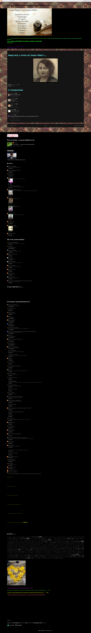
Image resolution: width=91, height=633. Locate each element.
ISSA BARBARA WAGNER (59, 542)
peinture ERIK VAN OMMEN (60, 550)
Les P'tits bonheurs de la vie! (14, 185)
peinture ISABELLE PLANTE (17, 551)
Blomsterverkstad (11, 205)
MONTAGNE (72, 548)
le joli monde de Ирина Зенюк (16, 548)
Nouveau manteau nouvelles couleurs (14, 386)
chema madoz (58, 538)
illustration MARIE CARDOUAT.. (17, 542)
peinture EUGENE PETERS (69, 550)
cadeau (12, 538)
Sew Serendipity (11, 276)
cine (67, 538)
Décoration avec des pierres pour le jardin (15, 397)
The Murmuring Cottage (13, 452)
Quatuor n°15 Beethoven (12, 313)
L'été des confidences (12, 336)
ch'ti (18, 538)
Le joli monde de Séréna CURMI (50, 547)
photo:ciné (18, 555)
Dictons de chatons (11, 171)
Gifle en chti (10, 405)
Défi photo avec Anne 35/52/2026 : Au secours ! (16, 243)
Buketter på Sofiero (16, 206)
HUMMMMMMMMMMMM (71, 541)
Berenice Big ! (11, 177)
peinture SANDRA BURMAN (15, 554)
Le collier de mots (11, 222)
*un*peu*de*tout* (11, 362)
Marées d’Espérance (11, 324)
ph (70, 554)
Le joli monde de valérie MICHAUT (61, 547)
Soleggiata (10, 323)
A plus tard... (10, 359)
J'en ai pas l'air (11, 418)
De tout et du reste (11, 265)
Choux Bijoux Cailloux (12, 385)
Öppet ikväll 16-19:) (16, 198)
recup (81, 555)
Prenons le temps (11, 373)
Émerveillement (11, 174)
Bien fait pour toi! (11, 459)
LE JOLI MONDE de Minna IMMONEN (50, 546)
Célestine (10, 335)
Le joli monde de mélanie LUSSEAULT (37, 546)
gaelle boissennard (29, 541)
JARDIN (66, 542)
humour (78, 541)
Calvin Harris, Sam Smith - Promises (14, 266)
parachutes (22, 622)
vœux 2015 (50, 558)
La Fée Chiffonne (11, 426)
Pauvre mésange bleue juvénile (13, 347)
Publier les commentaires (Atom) (48, 128)
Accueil (45, 125)
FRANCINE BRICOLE (12, 381)
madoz (35, 548)
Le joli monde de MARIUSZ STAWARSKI (15, 546)
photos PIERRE (39, 555)
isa (53, 542)
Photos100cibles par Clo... (13, 456)
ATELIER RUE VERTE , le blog (14, 189)
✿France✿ (13, 93)
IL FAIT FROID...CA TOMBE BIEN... (14, 446)
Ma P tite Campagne (12, 350)
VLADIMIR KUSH (42, 558)
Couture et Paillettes (12, 166)
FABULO (10, 358)
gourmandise (49, 541)
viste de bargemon (35, 558)
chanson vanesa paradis (33, 538)
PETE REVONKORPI (66, 554)
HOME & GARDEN (11, 261)
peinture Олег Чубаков (50, 554)
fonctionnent (30, 622)
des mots (13, 85)
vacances (15, 558)
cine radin (78, 538)
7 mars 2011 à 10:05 (14, 112)
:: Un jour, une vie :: (12, 467)
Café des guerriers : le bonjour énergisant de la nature (17, 355)
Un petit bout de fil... (12, 449)
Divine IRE (10, 423)
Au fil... (9, 316)
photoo (22, 555)
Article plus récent (12, 125)
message (43, 548)
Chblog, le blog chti (12, 404)
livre (32, 548)
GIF (44, 541)
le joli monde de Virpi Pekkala (71, 547)
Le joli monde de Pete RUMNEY (28, 547)
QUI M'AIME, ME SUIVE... (12, 460)
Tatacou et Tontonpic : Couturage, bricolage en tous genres (19, 408)
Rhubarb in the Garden (12, 388)
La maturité (10, 309)
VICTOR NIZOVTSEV (21, 558)
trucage (81, 556)
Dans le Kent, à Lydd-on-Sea (13, 374)
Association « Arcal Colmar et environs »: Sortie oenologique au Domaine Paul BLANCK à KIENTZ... (25, 382)
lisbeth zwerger (29, 548)
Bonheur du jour (11, 312)
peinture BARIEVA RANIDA (74, 549)
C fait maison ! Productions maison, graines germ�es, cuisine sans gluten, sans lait (24, 473)
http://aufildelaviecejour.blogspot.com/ (29, 5)
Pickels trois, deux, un (12, 393)
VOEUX (47, 558)
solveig (12, 109)
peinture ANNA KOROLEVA (42, 549)
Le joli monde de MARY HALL (27, 546)
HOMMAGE (57, 541)
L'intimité (9, 412)
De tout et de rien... (12, 269)
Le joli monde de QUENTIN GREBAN (39, 547)
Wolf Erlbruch (15, 226)
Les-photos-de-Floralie (12, 304)
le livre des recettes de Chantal (14, 365)
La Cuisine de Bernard (12, 377)
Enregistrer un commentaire (15, 120)
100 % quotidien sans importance (14, 433)
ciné (71, 538)
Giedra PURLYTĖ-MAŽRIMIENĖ (37, 541)
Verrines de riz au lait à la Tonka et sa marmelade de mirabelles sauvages (20, 438)
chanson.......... (46, 538)
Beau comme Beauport (12, 247)
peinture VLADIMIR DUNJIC (24, 554)
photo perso (13, 555)
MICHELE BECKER (56, 548)
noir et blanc (15, 549)
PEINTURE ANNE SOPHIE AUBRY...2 (63, 549)
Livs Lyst (10, 257)
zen (61, 558)
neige (8, 549)
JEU (73, 542)
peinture (29, 549)
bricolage (8, 538)
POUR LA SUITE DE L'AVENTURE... (19, 178)
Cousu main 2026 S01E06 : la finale (14, 167)
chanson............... (51, 538)
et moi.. (15, 541)
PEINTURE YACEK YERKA (42, 554)
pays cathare (24, 549)
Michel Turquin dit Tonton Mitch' (14, 400)
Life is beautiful (11, 429)
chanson (23, 538)
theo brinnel (10, 415)
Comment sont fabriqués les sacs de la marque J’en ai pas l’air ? (19, 419)
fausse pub (23, 541)
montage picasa (67, 548)
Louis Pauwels (16, 625)
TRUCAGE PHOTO (10, 558)
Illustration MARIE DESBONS (27, 542)
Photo (9, 389)
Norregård (10, 197)
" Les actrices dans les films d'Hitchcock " (15, 401)
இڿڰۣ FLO (13, 98)
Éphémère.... (10, 234)
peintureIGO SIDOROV (58, 554)
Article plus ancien (79, 125)
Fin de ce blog (10, 175)
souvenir (42, 556)
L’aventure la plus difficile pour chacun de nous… (16, 186)
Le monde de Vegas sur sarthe (14, 170)
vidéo (31, 558)
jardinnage (70, 542)
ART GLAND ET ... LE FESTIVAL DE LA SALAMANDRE (17, 370)
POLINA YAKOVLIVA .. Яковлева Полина (64, 555)
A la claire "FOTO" (11, 233)
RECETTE (77, 555)
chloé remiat (63, 538)
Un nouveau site (11, 427)
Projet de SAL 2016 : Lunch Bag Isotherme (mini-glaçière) (18, 450)
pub (72, 555)
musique (80, 548)
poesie (56, 555)
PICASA (52, 555)
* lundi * (9, 363)
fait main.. (18, 541)
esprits (11, 622)
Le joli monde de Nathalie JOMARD (73, 546)
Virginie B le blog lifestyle (13, 327)
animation (35, 537)
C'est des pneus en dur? (12, 464)
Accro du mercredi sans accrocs (18, 214)
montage (61, 548)
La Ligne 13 (10, 246)
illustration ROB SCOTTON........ (45, 542)
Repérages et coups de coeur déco (14, 281)
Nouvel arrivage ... (11, 409)
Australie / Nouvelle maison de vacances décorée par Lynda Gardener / (25, 190)
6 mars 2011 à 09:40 (14, 101)
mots (76, 548)
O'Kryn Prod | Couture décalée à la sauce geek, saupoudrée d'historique (22, 331)
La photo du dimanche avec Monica (14, 305)
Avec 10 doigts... (11, 392)
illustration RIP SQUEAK (36, 542)
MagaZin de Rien (11, 422)
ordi (21, 549)
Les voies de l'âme (12, 308)
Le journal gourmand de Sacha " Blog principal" (17, 437)
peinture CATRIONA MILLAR (15, 550)
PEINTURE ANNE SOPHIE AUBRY (52, 549)
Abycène (12, 114)
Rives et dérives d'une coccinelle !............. (16, 339)
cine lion (75, 538)
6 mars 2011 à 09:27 (14, 96)
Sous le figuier (11, 441)
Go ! (9, 434)
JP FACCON (81, 542)
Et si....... (9, 340)
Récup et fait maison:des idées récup (15, 396)
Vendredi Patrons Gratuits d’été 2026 (14, 332)
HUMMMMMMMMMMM (63, 541)
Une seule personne (11, 274)
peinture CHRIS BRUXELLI (24, 550)
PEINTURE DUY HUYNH (41, 550)
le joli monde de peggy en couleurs (17, 547)
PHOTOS (26, 555)
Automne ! (10, 270)
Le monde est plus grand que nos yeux (15, 411)
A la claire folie (11, 213)
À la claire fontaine (12, 225)
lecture (22, 548)
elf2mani (10, 369)
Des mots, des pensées (12, 471)
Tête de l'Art (13, 103)
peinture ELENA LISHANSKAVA (50, 550)
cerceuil (16, 538)
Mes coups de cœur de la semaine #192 (15, 262)
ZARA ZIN (58, 558)
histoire (53, 541)
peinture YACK (34, 549)
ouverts (43, 622)
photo (73, 554)
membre (39, 548)
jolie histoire (76, 542)
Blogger (51, 630)
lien (25, 548)
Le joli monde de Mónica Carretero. (62, 546)
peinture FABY (76, 550)
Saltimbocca (10, 378)
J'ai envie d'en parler (12, 470)
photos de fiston (33, 555)
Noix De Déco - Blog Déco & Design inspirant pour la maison (20, 280)
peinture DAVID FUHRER (32, 550)
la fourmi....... (16, 142)
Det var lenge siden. (11, 258)
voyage (54, 558)
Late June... (10, 442)
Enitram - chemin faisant (13, 346)
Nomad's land (11, 445)
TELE (70, 556)
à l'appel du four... (11, 317)
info (51, 542)
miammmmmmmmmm (49, 548)
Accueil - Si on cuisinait (13, 354)
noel (11, 549)
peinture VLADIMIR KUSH (33, 554)
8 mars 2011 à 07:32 (14, 117)
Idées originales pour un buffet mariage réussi (16, 351)
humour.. (8, 542)
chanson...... (40, 538)
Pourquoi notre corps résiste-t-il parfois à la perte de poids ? (18, 328)
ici (11, 542)
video (26, 558)
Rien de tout (10, 463)
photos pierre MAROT (47, 555)
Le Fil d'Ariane (11, 273)
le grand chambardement (13, 242)
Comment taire (11, 221)
